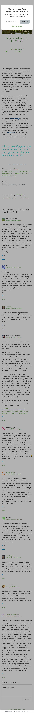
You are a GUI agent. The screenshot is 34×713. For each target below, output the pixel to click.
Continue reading (17, 26)
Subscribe (25, 21)
